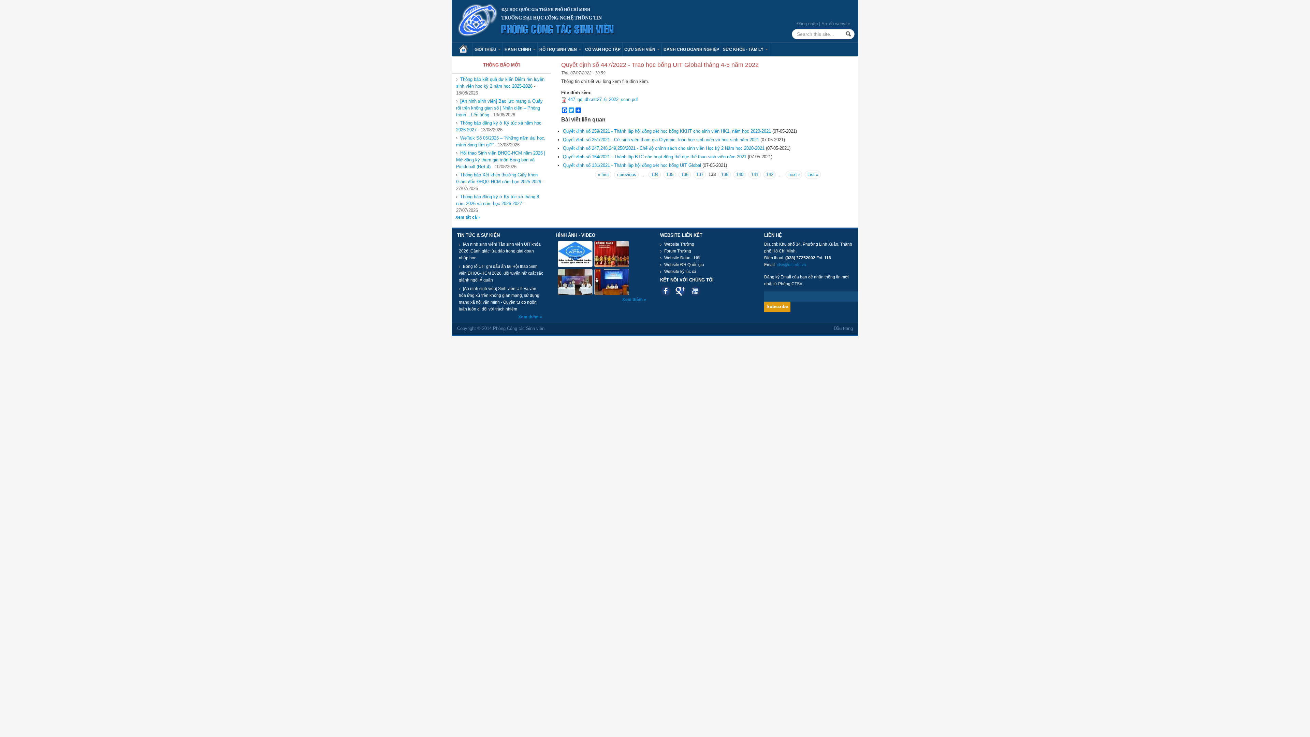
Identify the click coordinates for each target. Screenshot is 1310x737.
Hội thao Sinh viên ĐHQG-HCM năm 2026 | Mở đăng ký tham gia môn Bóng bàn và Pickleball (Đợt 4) (500, 159)
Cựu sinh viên (640, 49)
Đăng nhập (807, 23)
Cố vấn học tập (603, 49)
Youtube (695, 291)
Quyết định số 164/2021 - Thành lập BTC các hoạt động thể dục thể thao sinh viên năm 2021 (654, 156)
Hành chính (518, 49)
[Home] (536, 20)
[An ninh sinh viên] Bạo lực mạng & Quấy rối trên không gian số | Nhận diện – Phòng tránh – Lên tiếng (499, 108)
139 (724, 174)
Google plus (680, 291)
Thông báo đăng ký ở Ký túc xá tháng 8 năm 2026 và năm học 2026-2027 (497, 200)
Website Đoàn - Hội (682, 258)
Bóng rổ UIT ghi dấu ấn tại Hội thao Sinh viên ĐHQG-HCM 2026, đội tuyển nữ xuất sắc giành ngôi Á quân (501, 273)
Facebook (665, 291)
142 (769, 174)
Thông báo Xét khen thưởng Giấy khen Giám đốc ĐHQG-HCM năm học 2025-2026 (498, 178)
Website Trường (679, 244)
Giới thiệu (486, 49)
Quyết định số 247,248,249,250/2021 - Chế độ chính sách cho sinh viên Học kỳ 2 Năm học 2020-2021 (664, 148)
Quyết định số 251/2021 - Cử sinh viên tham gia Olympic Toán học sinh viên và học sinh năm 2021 (661, 139)
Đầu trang (843, 328)
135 (669, 174)
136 (684, 174)
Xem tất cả (466, 217)
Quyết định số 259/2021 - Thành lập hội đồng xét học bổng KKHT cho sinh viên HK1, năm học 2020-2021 (667, 131)
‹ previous (626, 174)
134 (654, 174)
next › (794, 174)
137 (699, 174)
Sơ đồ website (835, 23)
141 (754, 174)
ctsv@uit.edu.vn (791, 264)
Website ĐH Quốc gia (684, 264)
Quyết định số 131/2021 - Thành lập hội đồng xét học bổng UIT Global (632, 165)
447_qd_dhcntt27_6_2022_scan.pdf (603, 99)
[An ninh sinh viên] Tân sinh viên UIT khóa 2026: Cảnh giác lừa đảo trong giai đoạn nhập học (500, 251)
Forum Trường (677, 251)
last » (812, 174)
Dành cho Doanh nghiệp (691, 49)
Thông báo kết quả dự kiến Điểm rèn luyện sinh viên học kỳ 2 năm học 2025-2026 (500, 83)
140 (739, 174)
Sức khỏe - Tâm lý (744, 49)
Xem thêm (529, 317)
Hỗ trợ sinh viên (558, 49)
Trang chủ (465, 49)
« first (603, 174)
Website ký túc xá (680, 271)
